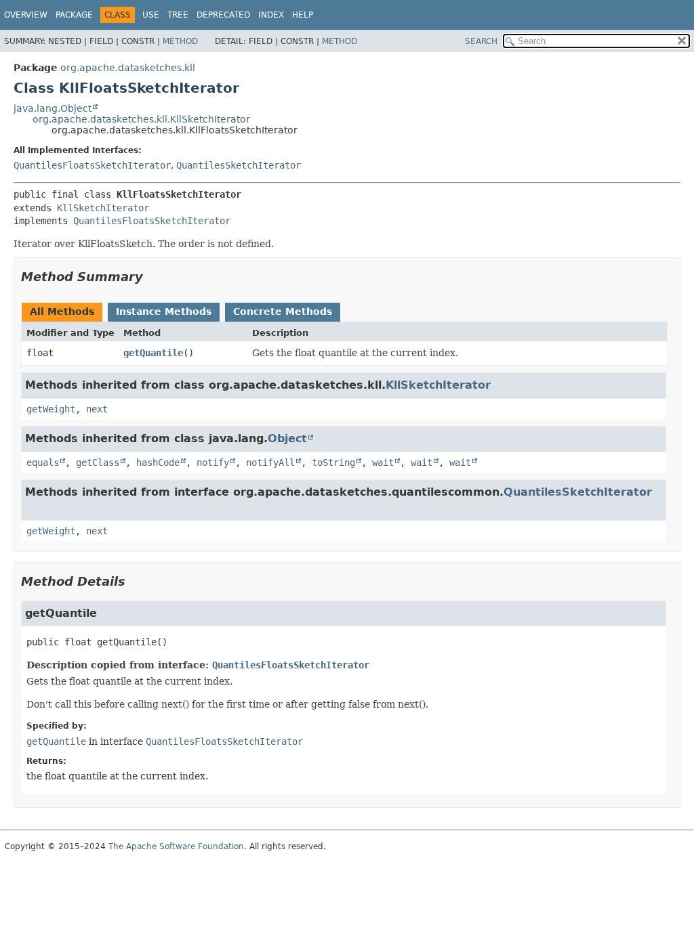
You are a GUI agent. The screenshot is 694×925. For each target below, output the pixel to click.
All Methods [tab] (62, 311)
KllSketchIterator (103, 207)
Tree (177, 15)
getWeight (50, 409)
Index (271, 15)
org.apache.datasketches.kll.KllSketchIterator (141, 119)
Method (180, 41)
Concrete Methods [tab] (282, 311)
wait (383, 462)
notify (213, 462)
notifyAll (270, 462)
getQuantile (153, 352)
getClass (97, 462)
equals (42, 462)
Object (287, 438)
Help (302, 15)
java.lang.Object (52, 108)
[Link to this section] (152, 277)
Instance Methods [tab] (163, 311)
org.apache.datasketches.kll (127, 67)
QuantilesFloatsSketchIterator (92, 165)
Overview (25, 15)
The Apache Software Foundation (176, 846)
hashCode (158, 462)
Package (74, 15)
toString (333, 462)
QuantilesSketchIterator (238, 165)
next (97, 409)
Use (150, 15)
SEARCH (481, 41)
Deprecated (223, 15)
